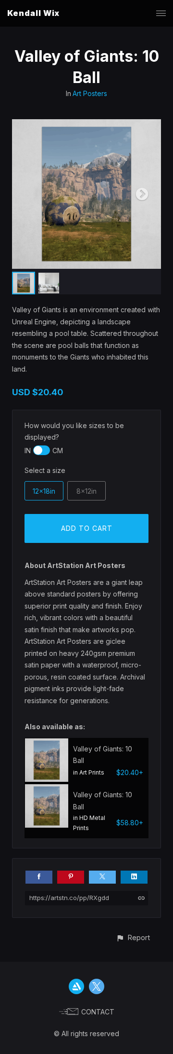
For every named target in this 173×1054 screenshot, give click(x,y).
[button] (133, 937)
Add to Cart (86, 528)
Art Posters (90, 93)
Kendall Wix (33, 13)
